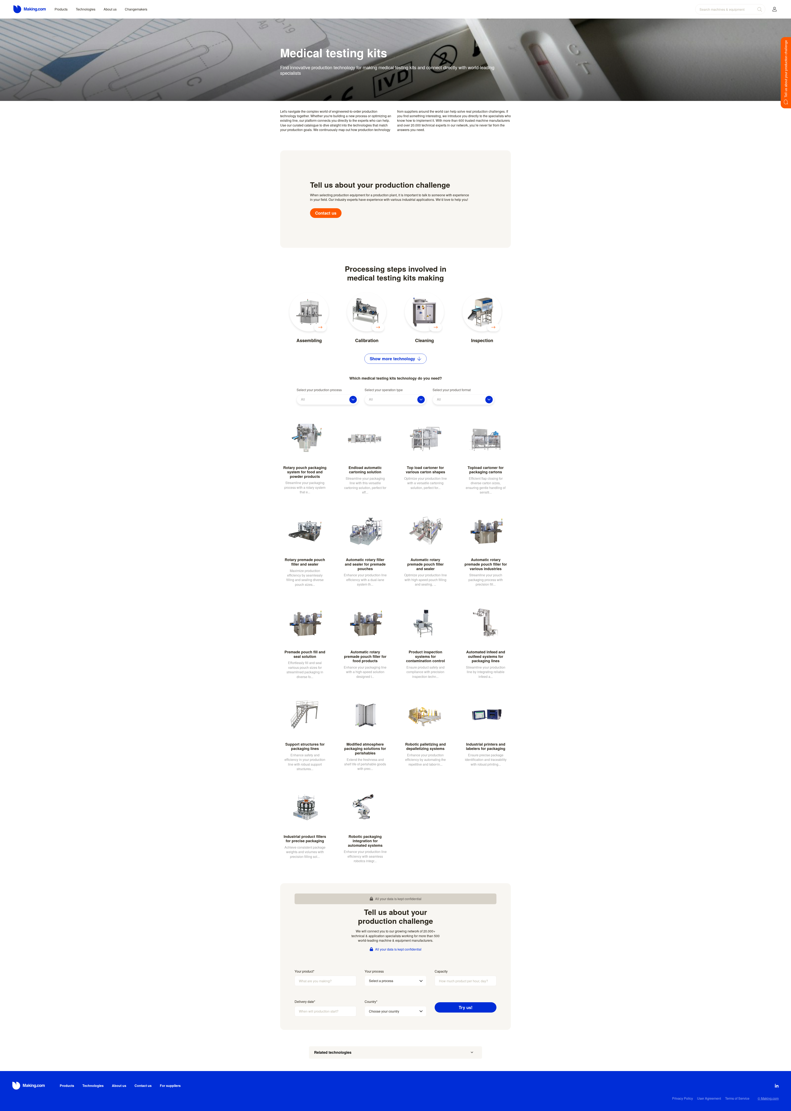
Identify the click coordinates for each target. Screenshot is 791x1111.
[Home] (29, 9)
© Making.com (768, 1098)
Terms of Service (737, 1098)
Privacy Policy (682, 1098)
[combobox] (730, 9)
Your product (304, 971)
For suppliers (170, 1085)
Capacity (441, 971)
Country (371, 1001)
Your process (374, 971)
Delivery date (305, 1001)
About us (110, 9)
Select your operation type (384, 390)
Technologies (85, 9)
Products (61, 9)
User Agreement (709, 1098)
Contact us (325, 213)
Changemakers (136, 9)
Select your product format (452, 390)
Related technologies (332, 1052)
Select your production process (319, 390)
